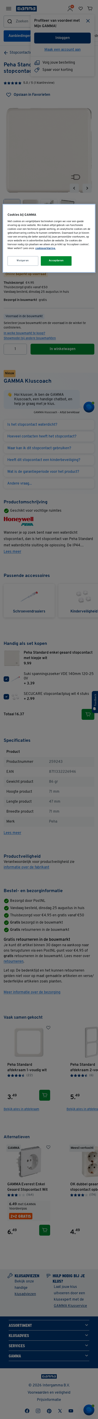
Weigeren (23, 260)
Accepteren (56, 260)
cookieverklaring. (45, 248)
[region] (49, 238)
